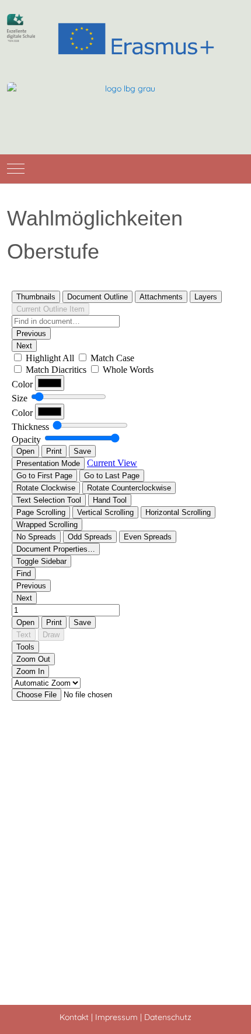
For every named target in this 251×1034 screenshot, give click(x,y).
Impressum (116, 1017)
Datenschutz (167, 1017)
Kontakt (74, 1017)
